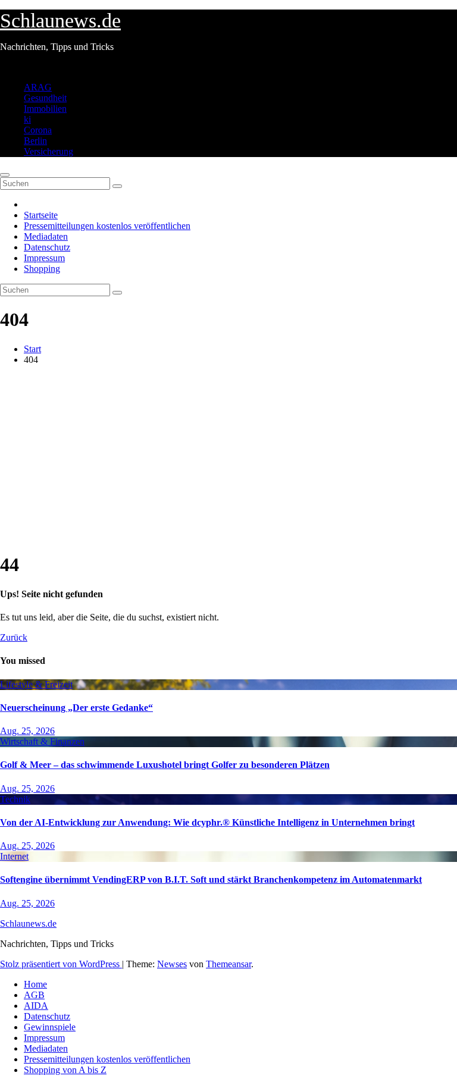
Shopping (42, 269)
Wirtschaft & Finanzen (42, 741)
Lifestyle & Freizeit (36, 684)
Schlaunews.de (60, 21)
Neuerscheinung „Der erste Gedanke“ (76, 708)
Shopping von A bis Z (65, 1070)
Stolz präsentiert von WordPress (61, 964)
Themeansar (228, 964)
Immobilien (45, 109)
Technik (15, 799)
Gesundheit (45, 98)
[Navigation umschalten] (5, 175)
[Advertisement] (228, 458)
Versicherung (48, 151)
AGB (34, 995)
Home (35, 984)
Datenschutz (47, 247)
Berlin (35, 141)
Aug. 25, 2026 (27, 731)
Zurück (13, 637)
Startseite (41, 215)
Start (32, 349)
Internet (14, 856)
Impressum (44, 258)
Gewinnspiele (50, 1027)
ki (27, 119)
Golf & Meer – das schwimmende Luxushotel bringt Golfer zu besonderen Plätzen (165, 765)
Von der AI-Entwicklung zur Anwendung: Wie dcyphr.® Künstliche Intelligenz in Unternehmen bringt (207, 822)
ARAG (38, 87)
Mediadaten (46, 236)
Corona (38, 130)
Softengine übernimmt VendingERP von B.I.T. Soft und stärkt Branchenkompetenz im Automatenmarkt (211, 879)
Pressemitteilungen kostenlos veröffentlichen (107, 226)
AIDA (36, 1006)
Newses (172, 964)
